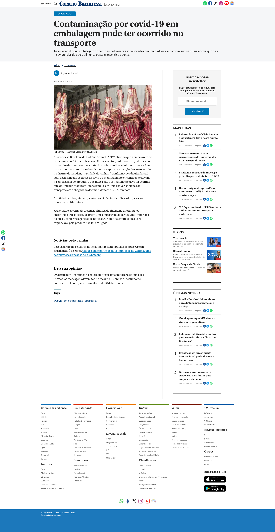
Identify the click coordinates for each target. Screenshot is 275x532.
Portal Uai (208, 460)
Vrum (175, 408)
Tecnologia (45, 455)
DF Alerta (208, 413)
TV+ (108, 454)
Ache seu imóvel (145, 413)
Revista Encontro (215, 429)
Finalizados (77, 481)
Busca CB (45, 481)
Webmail (109, 428)
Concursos (80, 460)
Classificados (147, 460)
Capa (43, 413)
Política (44, 421)
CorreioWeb (114, 408)
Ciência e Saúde (47, 444)
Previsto (76, 469)
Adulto (141, 481)
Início (57, 65)
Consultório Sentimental (116, 417)
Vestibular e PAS (80, 440)
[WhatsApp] (205, 5)
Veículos (142, 473)
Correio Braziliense (54, 408)
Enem (75, 428)
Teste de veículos (179, 424)
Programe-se (111, 442)
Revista (207, 439)
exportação (76, 300)
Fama (108, 413)
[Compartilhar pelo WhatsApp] (211, 146)
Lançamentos (144, 424)
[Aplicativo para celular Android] (215, 488)
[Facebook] (210, 5)
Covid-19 (61, 300)
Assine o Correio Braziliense (52, 488)
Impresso (47, 464)
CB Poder (208, 421)
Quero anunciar (145, 465)
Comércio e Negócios (147, 488)
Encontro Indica (210, 446)
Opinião (44, 447)
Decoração (143, 440)
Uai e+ (207, 464)
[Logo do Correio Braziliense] (80, 3)
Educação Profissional (82, 447)
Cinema (109, 439)
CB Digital (45, 477)
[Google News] (232, 5)
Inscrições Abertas (81, 477)
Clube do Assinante (49, 484)
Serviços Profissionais (148, 484)
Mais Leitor (110, 458)
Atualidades (209, 442)
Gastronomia (111, 421)
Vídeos (174, 432)
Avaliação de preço (179, 428)
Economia (112, 4)
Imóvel (143, 408)
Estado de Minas (211, 457)
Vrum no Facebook (179, 440)
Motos (174, 436)
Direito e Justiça (47, 473)
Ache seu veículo (178, 413)
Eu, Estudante (82, 408)
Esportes (44, 440)
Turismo (44, 459)
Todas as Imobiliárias (147, 451)
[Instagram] (221, 5)
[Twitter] (216, 5)
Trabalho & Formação (82, 421)
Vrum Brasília (209, 424)
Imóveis (142, 469)
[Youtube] (226, 5)
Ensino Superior (79, 417)
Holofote (44, 451)
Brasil (43, 424)
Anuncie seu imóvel (147, 417)
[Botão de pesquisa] (54, 3)
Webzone (110, 424)
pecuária (91, 300)
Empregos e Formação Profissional (153, 477)
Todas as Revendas (179, 444)
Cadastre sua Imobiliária (149, 455)
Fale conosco (78, 455)
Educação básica (80, 413)
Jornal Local (209, 417)
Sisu (75, 444)
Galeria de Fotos (145, 444)
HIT (107, 450)
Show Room (144, 436)
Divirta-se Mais (116, 433)
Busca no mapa (145, 421)
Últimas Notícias (80, 432)
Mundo (44, 432)
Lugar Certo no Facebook (149, 447)
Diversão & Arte (47, 436)
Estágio (76, 424)
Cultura (76, 436)
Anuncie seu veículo (180, 417)
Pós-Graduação (79, 451)
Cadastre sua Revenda (181, 447)
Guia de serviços (145, 432)
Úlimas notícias (145, 428)
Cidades (44, 417)
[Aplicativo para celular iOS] (215, 479)
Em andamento (79, 473)
